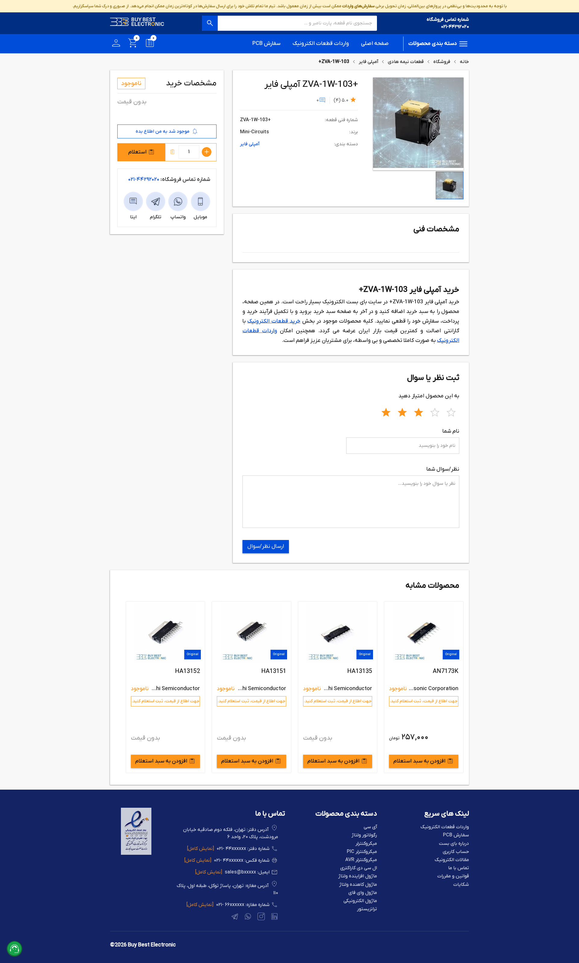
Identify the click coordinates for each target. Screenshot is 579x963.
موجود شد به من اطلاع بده (162, 131)
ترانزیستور (367, 909)
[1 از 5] (386, 411)
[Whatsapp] (247, 917)
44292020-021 (143, 179)
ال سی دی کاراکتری (358, 868)
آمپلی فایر (368, 62)
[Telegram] (234, 917)
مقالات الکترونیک (452, 860)
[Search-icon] (210, 23)
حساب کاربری (456, 852)
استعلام (137, 152)
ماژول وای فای (362, 893)
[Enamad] (136, 854)
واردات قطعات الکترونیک (321, 43)
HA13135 (445, 671)
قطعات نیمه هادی (406, 62)
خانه (464, 62)
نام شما (450, 431)
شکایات (461, 885)
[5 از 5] (451, 411)
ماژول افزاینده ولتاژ (357, 876)
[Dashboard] (116, 44)
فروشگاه (441, 62)
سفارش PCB (266, 43)
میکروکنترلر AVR (361, 860)
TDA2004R (185, 671)
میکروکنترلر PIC (362, 852)
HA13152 (273, 671)
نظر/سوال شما (442, 469)
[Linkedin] (274, 917)
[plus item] (206, 152)
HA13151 (359, 671)
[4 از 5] (435, 411)
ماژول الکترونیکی (360, 901)
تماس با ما (458, 868)
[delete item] (172, 152)
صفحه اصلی (375, 43)
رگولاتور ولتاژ (364, 835)
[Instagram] (260, 917)
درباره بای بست (454, 844)
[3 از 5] (418, 411)
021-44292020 (455, 27)
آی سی (370, 827)
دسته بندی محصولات (432, 43)
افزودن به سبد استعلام (419, 761)
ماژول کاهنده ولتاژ (358, 885)
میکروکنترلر (366, 844)
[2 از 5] (402, 411)
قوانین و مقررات (453, 876)
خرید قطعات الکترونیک (273, 321)
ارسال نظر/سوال (265, 546)
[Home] (137, 23)
